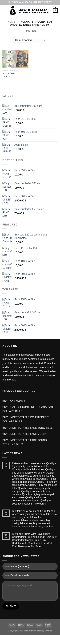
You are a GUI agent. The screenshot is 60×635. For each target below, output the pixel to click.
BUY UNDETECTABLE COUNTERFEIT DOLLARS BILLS (25, 419)
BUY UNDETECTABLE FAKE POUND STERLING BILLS (24, 442)
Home (11, 21)
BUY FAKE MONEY (13, 401)
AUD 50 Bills (8, 73)
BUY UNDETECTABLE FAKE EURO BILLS (27, 427)
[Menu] (4, 10)
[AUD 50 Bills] (15, 59)
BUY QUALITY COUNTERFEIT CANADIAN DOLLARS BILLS (27, 409)
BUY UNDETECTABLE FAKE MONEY (24, 434)
